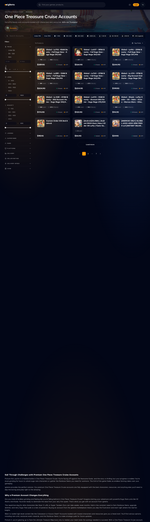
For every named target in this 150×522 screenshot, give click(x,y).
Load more (90, 145)
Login (136, 5)
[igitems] (9, 4)
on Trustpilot (69, 22)
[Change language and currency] (130, 5)
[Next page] (100, 154)
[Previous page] (80, 154)
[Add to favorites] (43, 50)
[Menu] (142, 4)
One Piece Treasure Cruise (14, 12)
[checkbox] (38, 54)
